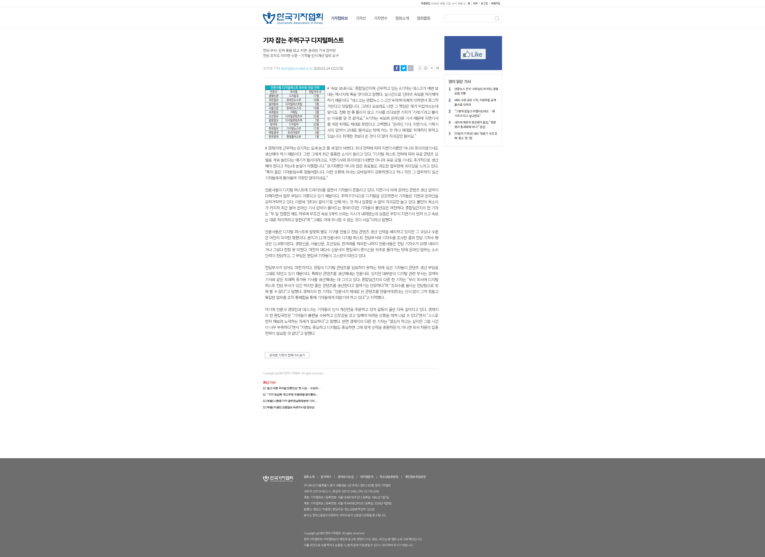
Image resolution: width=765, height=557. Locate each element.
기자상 (361, 18)
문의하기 (326, 477)
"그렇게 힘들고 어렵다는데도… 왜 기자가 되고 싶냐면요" (474, 113)
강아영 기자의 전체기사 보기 (287, 355)
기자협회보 (339, 18)
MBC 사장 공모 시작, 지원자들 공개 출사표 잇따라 (475, 102)
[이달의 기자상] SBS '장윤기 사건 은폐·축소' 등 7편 (475, 135)
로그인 (484, 3)
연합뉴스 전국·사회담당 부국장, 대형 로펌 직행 (476, 91)
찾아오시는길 (346, 477)
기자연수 (380, 18)
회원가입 (495, 3)
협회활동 (423, 18)
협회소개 (402, 18)
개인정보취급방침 (415, 477)
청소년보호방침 (389, 477)
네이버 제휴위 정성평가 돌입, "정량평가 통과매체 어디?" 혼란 (475, 124)
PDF (475, 3)
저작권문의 (366, 477)
